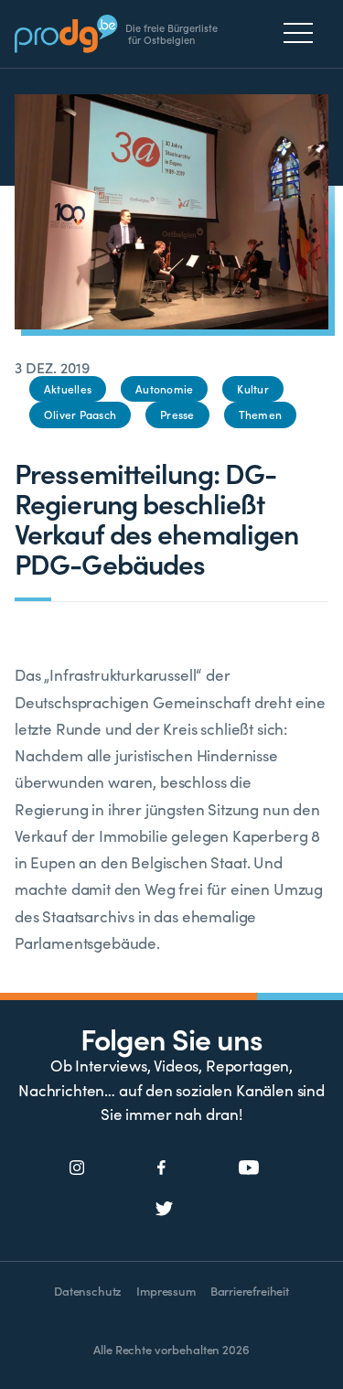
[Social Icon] (77, 1168)
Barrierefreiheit (249, 1290)
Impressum (165, 1290)
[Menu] (303, 33)
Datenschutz (88, 1290)
